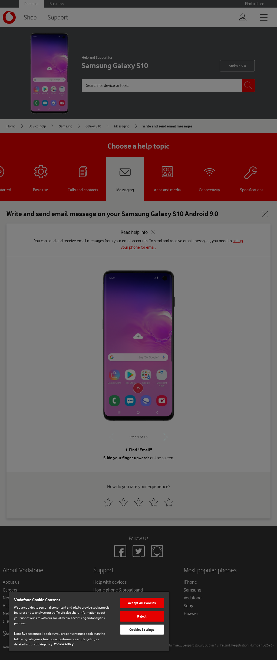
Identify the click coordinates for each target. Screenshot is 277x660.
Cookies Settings (141, 630)
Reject (142, 616)
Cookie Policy (64, 644)
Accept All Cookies (142, 603)
